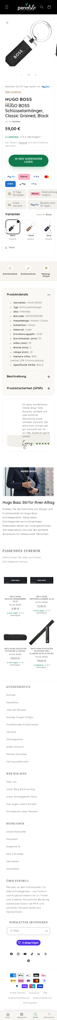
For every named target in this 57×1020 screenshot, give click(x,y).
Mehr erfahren (13, 91)
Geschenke (12, 861)
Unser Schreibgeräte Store (21, 797)
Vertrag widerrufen (17, 762)
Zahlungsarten (14, 739)
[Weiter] (50, 230)
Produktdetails (17, 294)
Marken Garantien (16, 754)
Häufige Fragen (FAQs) (19, 717)
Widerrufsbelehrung (42, 998)
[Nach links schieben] (21, 75)
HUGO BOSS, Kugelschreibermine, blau (15, 599)
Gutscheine (12, 869)
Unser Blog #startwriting (20, 789)
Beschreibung (16, 376)
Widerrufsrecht (15, 747)
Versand (23, 143)
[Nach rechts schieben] (35, 75)
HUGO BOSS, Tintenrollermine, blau (41, 597)
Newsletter (12, 703)
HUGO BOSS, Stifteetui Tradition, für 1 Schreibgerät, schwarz (42, 651)
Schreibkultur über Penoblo (22, 812)
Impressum (34, 993)
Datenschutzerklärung (18, 998)
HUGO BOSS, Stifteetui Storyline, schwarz (15, 649)
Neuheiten (12, 839)
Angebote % (13, 847)
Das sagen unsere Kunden (21, 804)
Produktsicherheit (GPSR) (25, 388)
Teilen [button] (11, 248)
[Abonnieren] (46, 931)
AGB (45, 993)
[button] (6, 7)
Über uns (11, 782)
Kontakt (11, 695)
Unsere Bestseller (16, 832)
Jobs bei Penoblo (16, 710)
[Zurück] (6, 230)
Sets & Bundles (14, 854)
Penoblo (21, 993)
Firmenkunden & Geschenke (22, 725)
